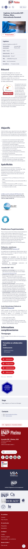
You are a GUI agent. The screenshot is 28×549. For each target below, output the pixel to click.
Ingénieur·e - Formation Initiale (13, 425)
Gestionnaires (9, 416)
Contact (3, 517)
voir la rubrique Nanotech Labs (9, 273)
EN (9, 7)
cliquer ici (11, 308)
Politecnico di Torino (8, 350)
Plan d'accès (4, 519)
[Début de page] (24, 546)
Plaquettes (4, 526)
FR (6, 7)
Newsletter (4, 528)
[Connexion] (2, 7)
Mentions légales (5, 536)
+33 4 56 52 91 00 (11, 452)
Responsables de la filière (11, 414)
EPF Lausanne (7, 352)
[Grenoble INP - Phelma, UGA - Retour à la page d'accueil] (14, 3)
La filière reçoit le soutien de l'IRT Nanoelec (11, 194)
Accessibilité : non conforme (8, 539)
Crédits (3, 534)
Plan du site (4, 545)
